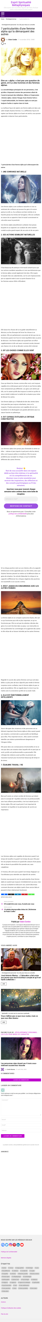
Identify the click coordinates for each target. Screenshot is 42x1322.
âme (15, 1288)
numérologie (27, 1276)
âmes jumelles (24, 1288)
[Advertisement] (21, 140)
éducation (5, 1291)
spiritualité (36, 1282)
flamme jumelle (23, 1273)
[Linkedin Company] (18, 1244)
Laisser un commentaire (21, 1080)
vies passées (6, 1288)
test (16, 1285)
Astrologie (30, 1268)
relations (34, 1279)
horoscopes (6, 1276)
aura (37, 1268)
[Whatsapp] (31, 894)
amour (11, 1268)
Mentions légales (6, 1258)
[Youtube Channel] (22, 1244)
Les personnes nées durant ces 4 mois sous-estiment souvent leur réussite (19, 1064)
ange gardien (20, 1268)
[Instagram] (10, 1244)
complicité (24, 1270)
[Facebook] (4, 894)
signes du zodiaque (24, 1282)
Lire (3, 984)
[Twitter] (6, 1244)
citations (15, 1270)
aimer (4, 1268)
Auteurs (3, 1302)
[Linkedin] (18, 894)
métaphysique (17, 1276)
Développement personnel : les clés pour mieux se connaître (18, 973)
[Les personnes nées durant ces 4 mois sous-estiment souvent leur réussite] (21, 1048)
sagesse (13, 1282)
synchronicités (7, 1285)
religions (5, 1282)
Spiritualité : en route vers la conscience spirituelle (15, 1013)
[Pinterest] (24, 894)
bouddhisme (6, 1270)
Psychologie (7, 897)
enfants (13, 1273)
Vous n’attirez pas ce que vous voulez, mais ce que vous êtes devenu (19, 1017)
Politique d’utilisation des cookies (11, 1308)
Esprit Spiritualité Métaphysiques (21, 4)
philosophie (6, 1279)
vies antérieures (24, 1285)
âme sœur (34, 1288)
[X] (11, 894)
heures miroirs (35, 1273)
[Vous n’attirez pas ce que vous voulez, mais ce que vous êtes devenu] (21, 1000)
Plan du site (4, 1314)
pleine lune (16, 1279)
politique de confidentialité (17, 514)
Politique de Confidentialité (9, 1252)
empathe (5, 1273)
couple (32, 1270)
